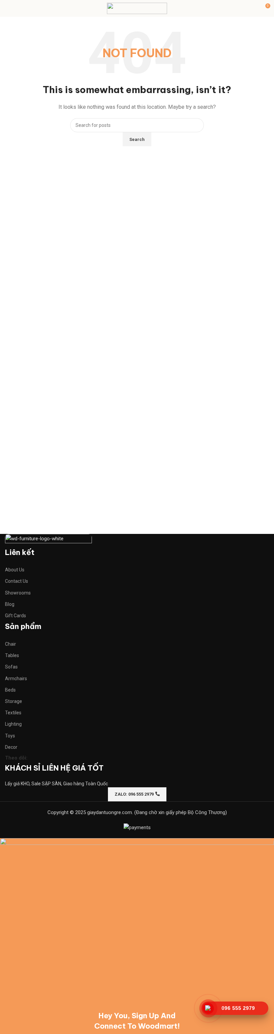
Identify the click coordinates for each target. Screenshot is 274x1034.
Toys (10, 735)
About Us (14, 569)
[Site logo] (137, 8)
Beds (10, 690)
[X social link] (46, 758)
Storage (13, 701)
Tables (12, 655)
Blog (9, 604)
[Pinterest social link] (58, 758)
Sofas (11, 666)
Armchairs (16, 678)
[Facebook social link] (34, 758)
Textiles (13, 712)
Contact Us (16, 581)
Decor (11, 747)
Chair (10, 644)
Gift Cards (15, 615)
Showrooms (18, 592)
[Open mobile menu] (8, 8)
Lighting (13, 724)
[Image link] (48, 540)
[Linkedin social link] (70, 758)
